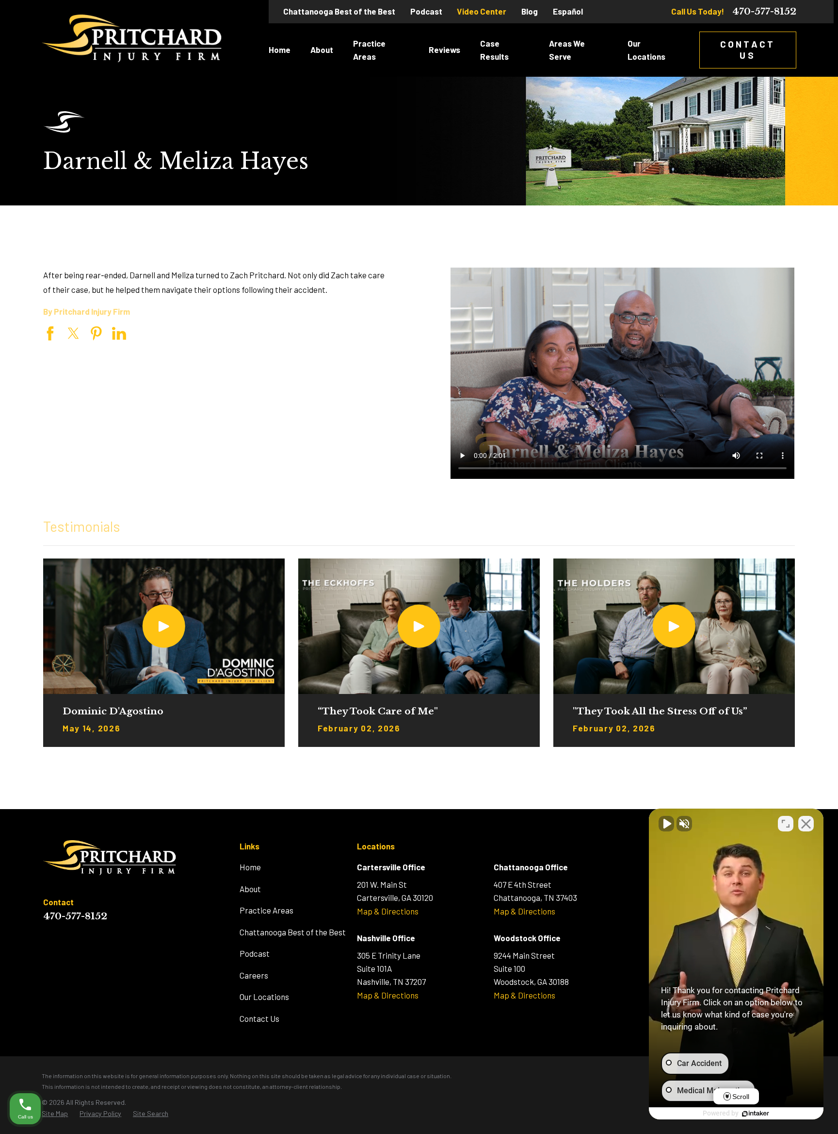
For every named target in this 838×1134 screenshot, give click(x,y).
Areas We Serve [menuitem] (567, 49)
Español (568, 11)
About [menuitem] (321, 49)
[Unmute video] (666, 823)
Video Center (481, 11)
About (250, 889)
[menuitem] (55, 1113)
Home (250, 867)
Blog (529, 11)
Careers (254, 975)
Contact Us (747, 49)
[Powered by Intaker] (755, 1114)
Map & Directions (388, 911)
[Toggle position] (785, 823)
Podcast (426, 11)
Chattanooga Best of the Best (339, 11)
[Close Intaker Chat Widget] (806, 823)
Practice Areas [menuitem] (369, 49)
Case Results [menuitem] (494, 49)
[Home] (132, 38)
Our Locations (264, 996)
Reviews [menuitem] (444, 49)
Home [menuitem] (279, 49)
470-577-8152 (764, 11)
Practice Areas (266, 910)
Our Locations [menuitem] (646, 49)
